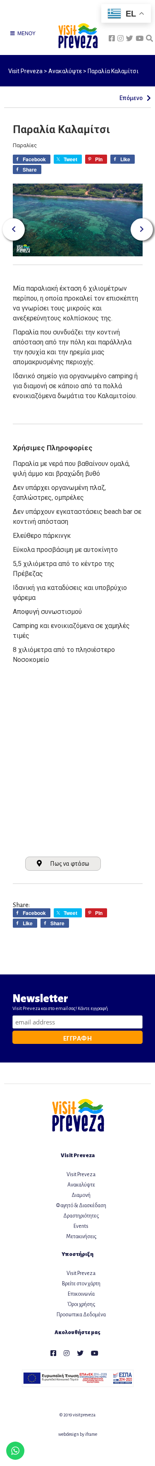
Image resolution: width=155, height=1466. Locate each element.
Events (81, 1226)
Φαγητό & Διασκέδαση (81, 1205)
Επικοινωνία (81, 1294)
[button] (13, 229)
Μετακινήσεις (81, 1236)
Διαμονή (81, 1195)
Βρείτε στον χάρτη (81, 1284)
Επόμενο (132, 98)
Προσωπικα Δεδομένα (81, 1315)
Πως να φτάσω (69, 863)
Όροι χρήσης (81, 1304)
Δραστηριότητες (81, 1216)
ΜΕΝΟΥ (26, 33)
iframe (91, 1434)
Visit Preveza (81, 1174)
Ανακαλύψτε (81, 1185)
